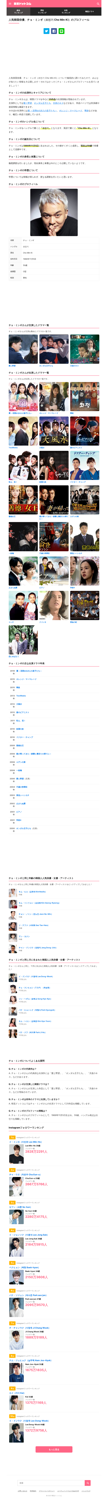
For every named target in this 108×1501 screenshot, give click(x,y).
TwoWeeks (21, 696)
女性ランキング (66, 11)
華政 (86, 110)
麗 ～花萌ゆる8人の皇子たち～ (42, 110)
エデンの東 (21, 762)
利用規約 (33, 1491)
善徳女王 (20, 745)
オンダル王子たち (42, 103)
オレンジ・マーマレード (70, 110)
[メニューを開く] (10, 4)
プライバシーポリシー (47, 1491)
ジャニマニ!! (86, 1491)
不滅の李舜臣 (21, 787)
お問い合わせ (22, 1491)
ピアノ (19, 812)
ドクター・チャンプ (24, 737)
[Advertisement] (54, 55)
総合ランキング (18, 11)
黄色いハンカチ (22, 795)
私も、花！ (21, 720)
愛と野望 (27, 103)
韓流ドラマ (89, 11)
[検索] (98, 4)
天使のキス (58, 103)
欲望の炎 (20, 729)
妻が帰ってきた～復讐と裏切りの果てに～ (33, 754)
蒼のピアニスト (22, 712)
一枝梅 (19, 770)
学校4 (18, 820)
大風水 (19, 704)
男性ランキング (42, 11)
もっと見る (54, 1449)
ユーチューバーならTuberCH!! (68, 1491)
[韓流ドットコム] (22, 4)
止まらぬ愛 (21, 803)
